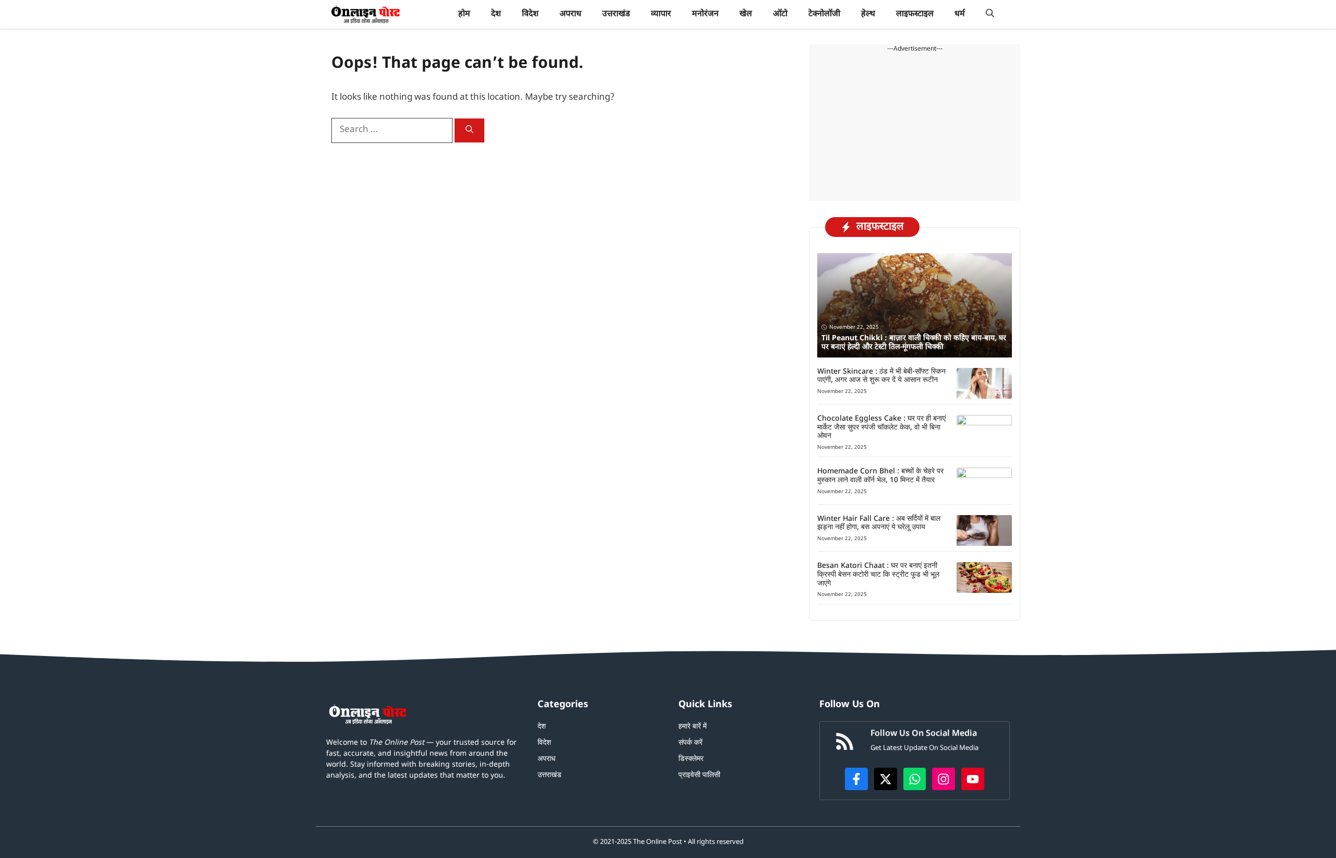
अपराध (570, 14)
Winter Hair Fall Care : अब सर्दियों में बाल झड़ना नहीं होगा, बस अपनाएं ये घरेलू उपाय (878, 523)
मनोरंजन (705, 14)
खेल (745, 14)
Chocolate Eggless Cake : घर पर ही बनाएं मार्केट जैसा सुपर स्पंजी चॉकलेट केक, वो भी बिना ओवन (881, 428)
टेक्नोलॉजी (824, 14)
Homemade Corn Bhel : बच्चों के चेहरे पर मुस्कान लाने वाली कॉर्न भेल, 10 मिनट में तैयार (880, 476)
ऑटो (780, 14)
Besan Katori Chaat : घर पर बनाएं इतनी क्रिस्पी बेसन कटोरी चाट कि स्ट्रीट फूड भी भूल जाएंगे (878, 575)
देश (496, 14)
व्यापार (661, 14)
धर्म (960, 14)
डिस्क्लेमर (690, 759)
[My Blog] (365, 14)
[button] (990, 14)
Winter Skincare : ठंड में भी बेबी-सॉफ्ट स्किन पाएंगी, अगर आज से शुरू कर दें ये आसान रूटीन (881, 376)
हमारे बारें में (692, 727)
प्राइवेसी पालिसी (699, 775)
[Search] (469, 130)
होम (464, 14)
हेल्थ (868, 14)
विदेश (530, 14)
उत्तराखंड (616, 14)
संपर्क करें (690, 743)
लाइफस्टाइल (915, 14)
